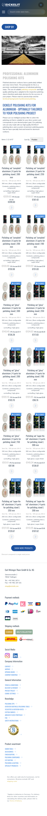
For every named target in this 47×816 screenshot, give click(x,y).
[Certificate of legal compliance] (15, 734)
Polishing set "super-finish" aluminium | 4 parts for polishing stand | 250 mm (11, 506)
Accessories (9, 751)
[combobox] (26, 12)
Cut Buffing (9, 760)
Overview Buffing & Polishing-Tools (17, 706)
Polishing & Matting (11, 763)
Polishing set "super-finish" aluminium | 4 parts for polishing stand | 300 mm (35, 440)
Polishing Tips (9, 703)
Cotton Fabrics (10, 712)
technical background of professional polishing (19, 99)
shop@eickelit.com (12, 586)
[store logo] (18, 5)
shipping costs (12, 781)
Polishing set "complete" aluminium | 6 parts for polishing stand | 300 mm (11, 172)
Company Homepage (11, 675)
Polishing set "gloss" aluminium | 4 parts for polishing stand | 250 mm (35, 309)
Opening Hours (10, 672)
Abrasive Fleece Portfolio (13, 715)
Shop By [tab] (9, 27)
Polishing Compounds (12, 757)
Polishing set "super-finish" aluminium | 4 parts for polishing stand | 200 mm (35, 506)
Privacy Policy (10, 690)
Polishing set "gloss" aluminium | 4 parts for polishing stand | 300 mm (11, 309)
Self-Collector (24, 632)
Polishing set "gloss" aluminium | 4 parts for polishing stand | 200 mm (11, 375)
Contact (7, 666)
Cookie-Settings (10, 693)
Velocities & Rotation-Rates (14, 709)
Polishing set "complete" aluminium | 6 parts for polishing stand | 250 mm (35, 172)
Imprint (7, 669)
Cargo (9, 632)
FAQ (6, 718)
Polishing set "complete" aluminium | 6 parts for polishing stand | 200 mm (11, 242)
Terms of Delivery (16, 801)
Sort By (27, 140)
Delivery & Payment (11, 688)
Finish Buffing (10, 754)
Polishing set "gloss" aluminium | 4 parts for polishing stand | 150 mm (11, 440)
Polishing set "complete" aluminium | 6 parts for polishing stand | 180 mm (35, 242)
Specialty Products (11, 766)
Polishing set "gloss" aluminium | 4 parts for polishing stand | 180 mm (35, 375)
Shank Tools (9, 749)
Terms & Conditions (11, 685)
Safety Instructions (11, 720)
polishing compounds (29, 89)
